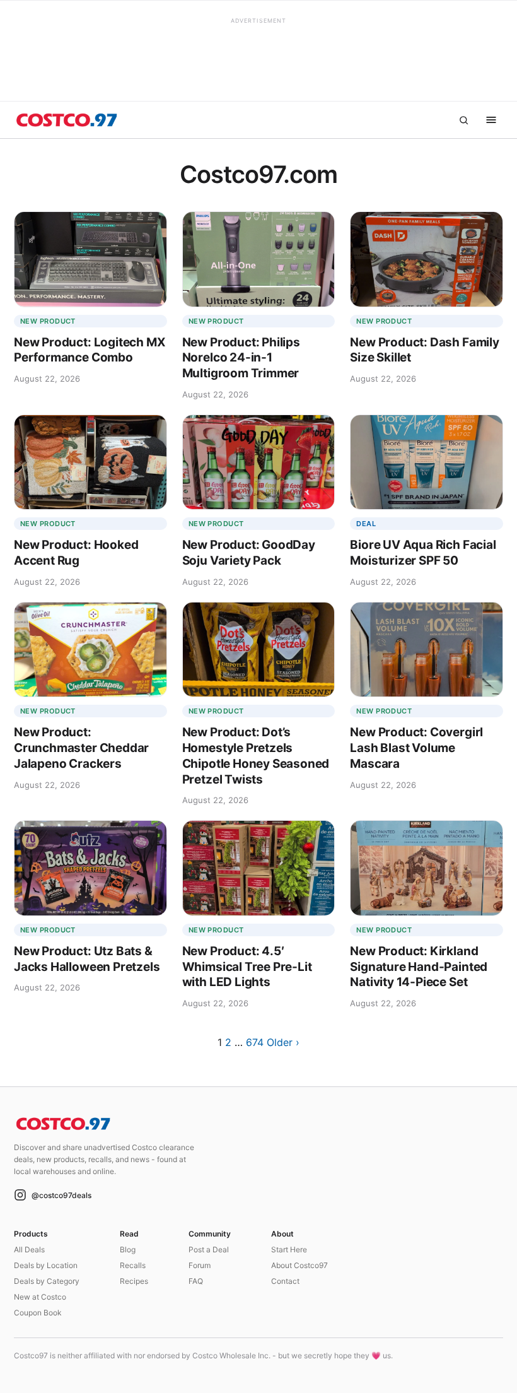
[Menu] (491, 120)
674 (255, 1042)
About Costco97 (299, 1265)
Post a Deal (209, 1249)
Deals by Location (46, 1265)
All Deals (29, 1249)
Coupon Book (38, 1312)
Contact (285, 1281)
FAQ (196, 1281)
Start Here (289, 1249)
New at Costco (40, 1297)
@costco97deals (61, 1195)
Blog (128, 1249)
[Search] (463, 120)
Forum (200, 1265)
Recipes (134, 1281)
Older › (283, 1042)
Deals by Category (46, 1281)
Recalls (133, 1265)
